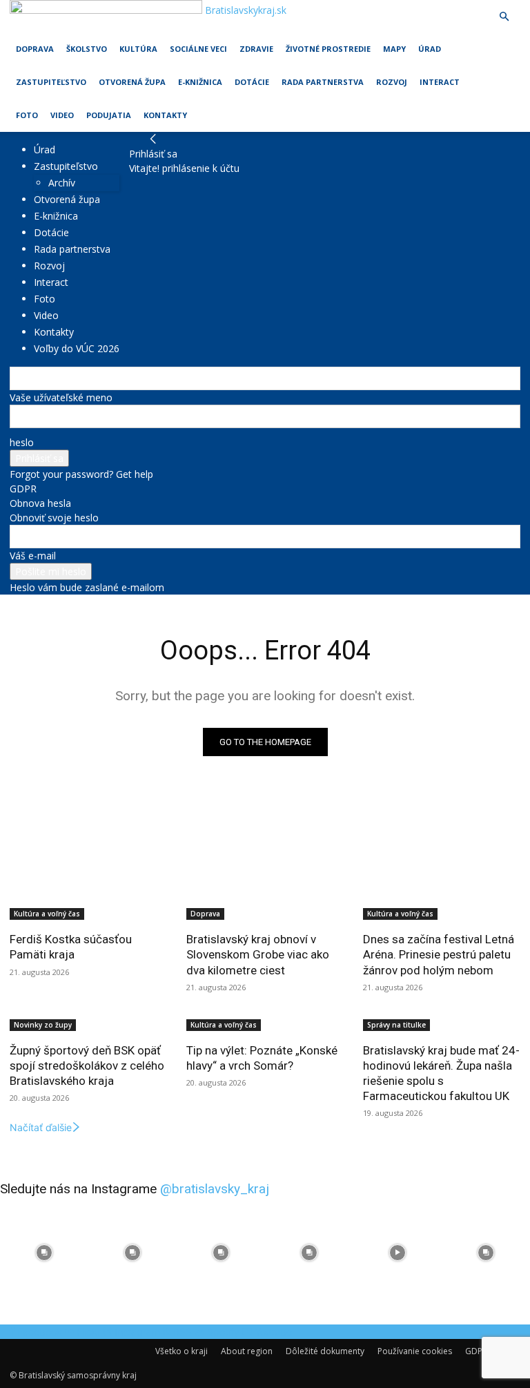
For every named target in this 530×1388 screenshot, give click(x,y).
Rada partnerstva (323, 82)
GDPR (23, 488)
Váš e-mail (33, 555)
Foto (27, 115)
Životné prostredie (328, 49)
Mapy (394, 49)
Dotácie (252, 82)
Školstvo (86, 49)
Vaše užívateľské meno (61, 397)
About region (247, 1351)
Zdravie (256, 49)
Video (62, 115)
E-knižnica (200, 82)
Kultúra (138, 49)
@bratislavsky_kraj (214, 1189)
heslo (22, 442)
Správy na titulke (396, 1025)
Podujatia (108, 115)
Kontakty (165, 115)
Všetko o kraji (181, 1351)
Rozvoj (391, 82)
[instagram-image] (44, 1252)
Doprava (35, 49)
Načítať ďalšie (41, 1127)
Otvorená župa (132, 82)
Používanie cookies (414, 1351)
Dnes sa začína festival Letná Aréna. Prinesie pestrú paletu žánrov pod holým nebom (438, 954)
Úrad (429, 49)
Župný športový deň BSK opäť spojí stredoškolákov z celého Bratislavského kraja (87, 1065)
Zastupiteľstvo (51, 82)
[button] (503, 16)
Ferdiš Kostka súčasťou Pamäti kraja (71, 946)
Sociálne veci (198, 49)
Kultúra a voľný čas (47, 913)
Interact (440, 82)
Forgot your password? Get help (81, 474)
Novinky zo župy (43, 1025)
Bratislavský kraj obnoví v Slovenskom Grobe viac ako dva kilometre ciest (257, 954)
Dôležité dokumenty (325, 1351)
